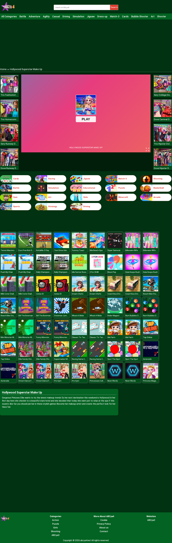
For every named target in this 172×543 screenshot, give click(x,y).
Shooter (161, 16)
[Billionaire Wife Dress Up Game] (132, 247)
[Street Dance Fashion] (26, 378)
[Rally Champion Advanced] (43, 269)
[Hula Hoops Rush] (132, 269)
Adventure (34, 16)
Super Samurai (114, 250)
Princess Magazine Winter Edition (157, 381)
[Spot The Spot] (115, 356)
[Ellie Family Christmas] (26, 356)
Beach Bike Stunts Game (154, 294)
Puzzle (121, 188)
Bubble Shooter (139, 16)
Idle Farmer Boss (79, 272)
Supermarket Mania (62, 359)
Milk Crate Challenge (9, 294)
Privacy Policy (104, 524)
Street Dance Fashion (28, 381)
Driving (66, 16)
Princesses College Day (100, 381)
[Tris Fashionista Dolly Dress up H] (9, 92)
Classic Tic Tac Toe (80, 337)
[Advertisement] (86, 41)
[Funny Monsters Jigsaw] (43, 334)
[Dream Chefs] (79, 291)
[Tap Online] (150, 334)
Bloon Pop (112, 272)
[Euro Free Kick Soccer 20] (26, 247)
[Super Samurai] (115, 247)
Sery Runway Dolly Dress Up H (9, 143)
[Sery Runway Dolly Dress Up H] (9, 140)
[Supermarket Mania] (61, 356)
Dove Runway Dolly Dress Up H (9, 168)
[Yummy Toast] (79, 247)
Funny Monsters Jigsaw (46, 337)
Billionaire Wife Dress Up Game (138, 250)
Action (55, 520)
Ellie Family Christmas (28, 359)
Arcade (156, 197)
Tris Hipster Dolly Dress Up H (162, 143)
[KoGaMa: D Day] (43, 247)
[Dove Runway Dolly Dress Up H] (9, 165)
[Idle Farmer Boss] (79, 269)
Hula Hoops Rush (132, 272)
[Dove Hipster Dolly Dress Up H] (162, 165)
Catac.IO (40, 294)
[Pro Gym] (61, 378)
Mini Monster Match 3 (10, 337)
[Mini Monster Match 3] (8, 334)
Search (114, 7)
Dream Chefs (77, 294)
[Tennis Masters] (8, 247)
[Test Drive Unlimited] (61, 247)
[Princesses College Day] (97, 378)
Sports (16, 206)
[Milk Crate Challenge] (8, 291)
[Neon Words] (115, 378)
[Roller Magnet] (115, 312)
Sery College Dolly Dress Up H (162, 95)
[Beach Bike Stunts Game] (150, 291)
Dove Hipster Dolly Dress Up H (162, 168)
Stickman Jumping (62, 316)
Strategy (52, 206)
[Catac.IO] (43, 291)
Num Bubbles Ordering (135, 316)
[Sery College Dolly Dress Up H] (162, 92)
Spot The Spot (114, 359)
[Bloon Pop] (115, 269)
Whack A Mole (78, 316)
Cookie (103, 520)
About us (103, 527)
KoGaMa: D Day (42, 250)
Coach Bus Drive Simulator (119, 294)
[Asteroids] (150, 356)
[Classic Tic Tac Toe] (79, 334)
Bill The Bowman (26, 316)
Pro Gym (57, 381)
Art (152, 16)
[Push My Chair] (8, 269)
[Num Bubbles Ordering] (132, 312)
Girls (85, 197)
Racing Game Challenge (82, 359)
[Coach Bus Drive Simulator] (115, 291)
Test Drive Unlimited (63, 250)
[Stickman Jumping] (61, 312)
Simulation (78, 16)
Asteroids (147, 359)
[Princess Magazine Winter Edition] (150, 378)
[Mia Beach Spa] (97, 247)
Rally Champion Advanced (47, 272)
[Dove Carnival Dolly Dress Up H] (162, 116)
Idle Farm (111, 337)
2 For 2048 (94, 272)
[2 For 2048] (97, 269)
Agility (46, 16)
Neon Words (113, 381)
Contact (104, 531)
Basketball (158, 188)
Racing (51, 178)
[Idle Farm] (115, 334)
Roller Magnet (113, 316)
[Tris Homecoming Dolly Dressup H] (9, 116)
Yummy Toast (78, 250)
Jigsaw (91, 16)
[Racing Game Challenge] (79, 356)
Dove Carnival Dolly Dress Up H (162, 119)
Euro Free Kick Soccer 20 (29, 250)
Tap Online (147, 337)
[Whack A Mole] (79, 312)
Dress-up (102, 16)
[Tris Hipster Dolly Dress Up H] (162, 140)
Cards (125, 16)
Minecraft (123, 197)
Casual (56, 16)
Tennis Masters (7, 250)
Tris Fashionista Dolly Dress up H (9, 95)
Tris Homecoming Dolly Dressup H (9, 119)
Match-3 (114, 16)
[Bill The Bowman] (26, 312)
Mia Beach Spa (96, 250)
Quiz (15, 197)
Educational (89, 188)
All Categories (9, 16)
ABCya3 (55, 535)
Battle (22, 16)
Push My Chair (7, 272)
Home (3, 69)
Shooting (157, 178)
